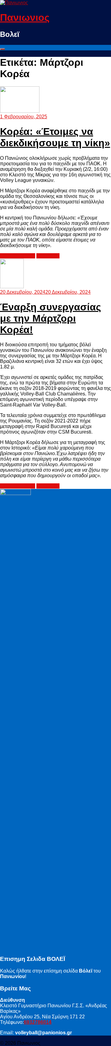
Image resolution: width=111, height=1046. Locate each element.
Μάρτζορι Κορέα (17, 255)
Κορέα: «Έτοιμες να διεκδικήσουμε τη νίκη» (55, 137)
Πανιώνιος (48, 255)
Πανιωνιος (25, 17)
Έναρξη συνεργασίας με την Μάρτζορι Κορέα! (50, 318)
